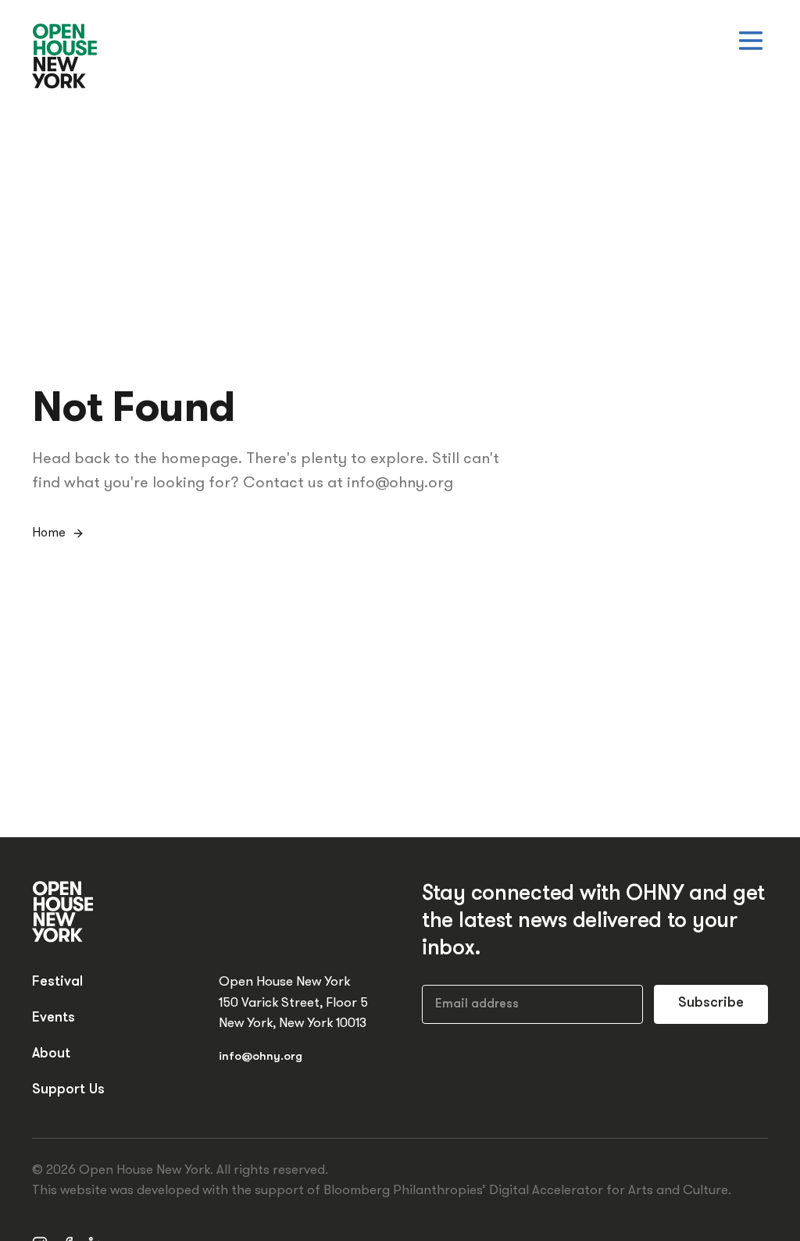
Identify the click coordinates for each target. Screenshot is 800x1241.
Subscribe (711, 1004)
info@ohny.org (260, 1057)
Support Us (68, 1090)
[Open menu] (751, 40)
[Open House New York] (65, 57)
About (51, 1054)
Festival (57, 982)
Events (53, 1018)
